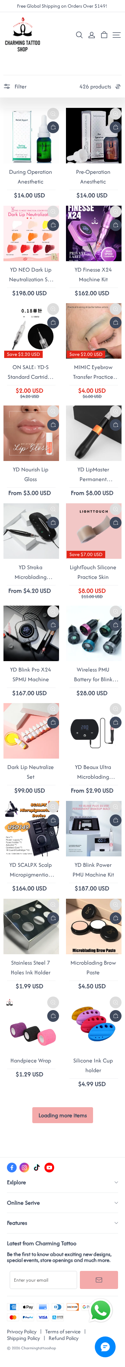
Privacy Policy (21, 1331)
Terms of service (63, 1331)
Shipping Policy (23, 1338)
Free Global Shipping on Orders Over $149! (62, 6)
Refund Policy (63, 1338)
